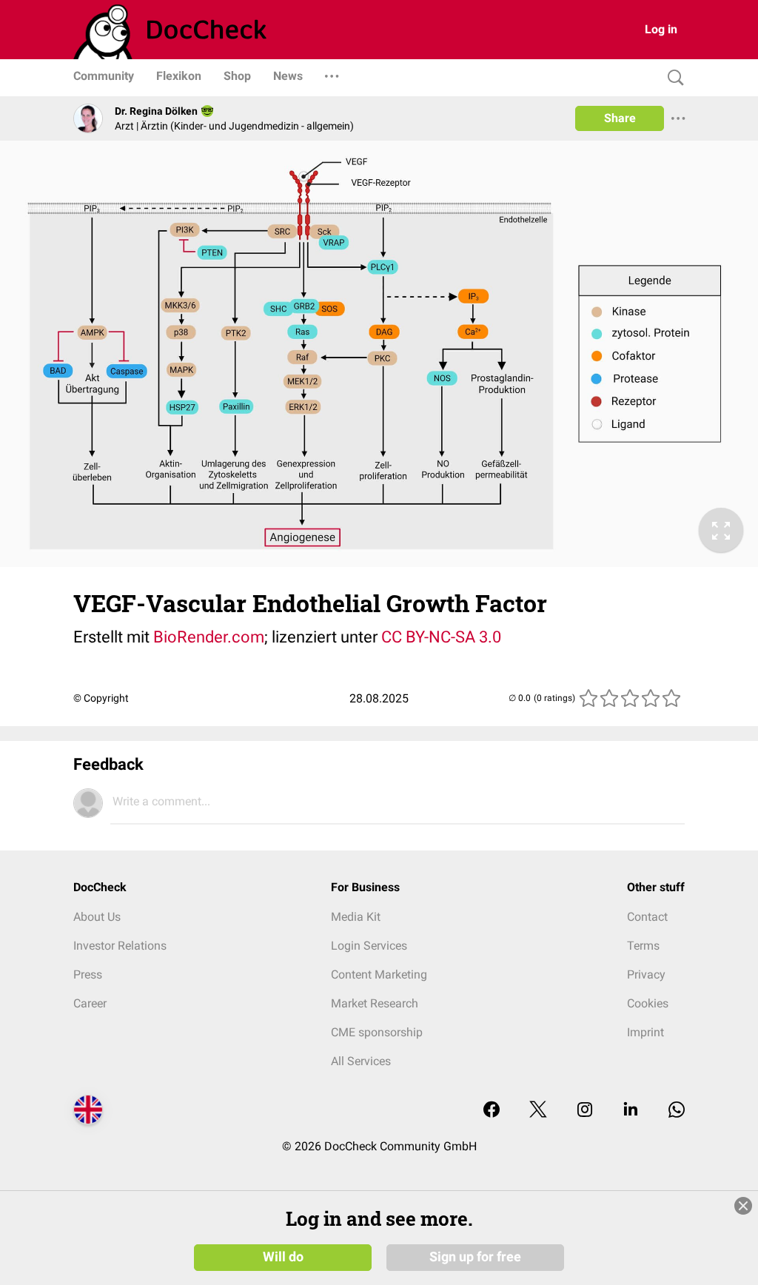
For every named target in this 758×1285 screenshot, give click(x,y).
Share (620, 118)
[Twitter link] (538, 1111)
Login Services (369, 946)
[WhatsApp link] (676, 1111)
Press (87, 974)
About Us (97, 917)
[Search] (672, 78)
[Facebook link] (491, 1111)
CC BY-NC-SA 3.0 (441, 637)
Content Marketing (379, 974)
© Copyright (101, 698)
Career (90, 1003)
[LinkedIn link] (631, 1111)
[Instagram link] (585, 1111)
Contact (647, 917)
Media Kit (355, 917)
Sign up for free (475, 1256)
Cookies (647, 1003)
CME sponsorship (377, 1032)
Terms (643, 946)
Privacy (646, 974)
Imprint (645, 1032)
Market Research (374, 1003)
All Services (361, 1061)
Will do (283, 1256)
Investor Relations (120, 946)
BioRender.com (208, 637)
